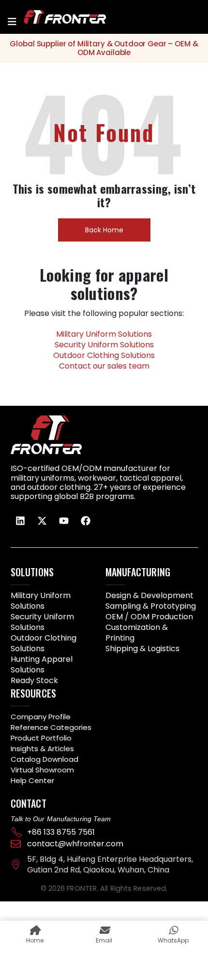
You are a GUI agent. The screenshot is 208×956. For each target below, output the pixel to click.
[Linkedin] (20, 520)
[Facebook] (85, 520)
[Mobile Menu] (12, 22)
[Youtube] (64, 520)
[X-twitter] (42, 520)
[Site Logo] (53, 16)
